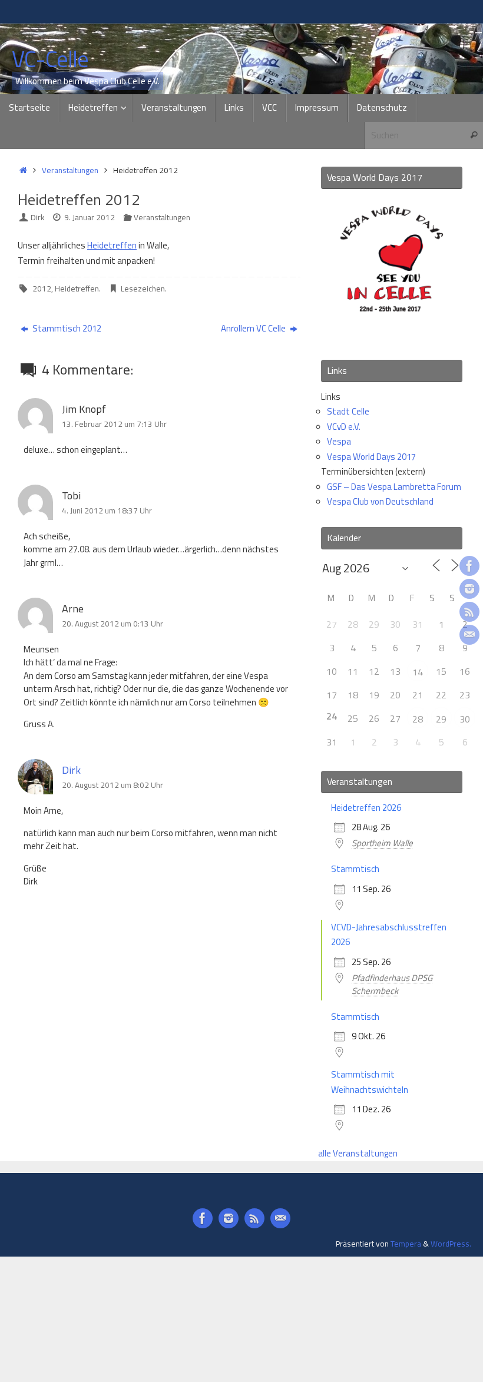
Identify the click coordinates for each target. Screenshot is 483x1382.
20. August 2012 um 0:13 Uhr (112, 623)
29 (441, 719)
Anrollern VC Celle (254, 328)
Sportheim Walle (382, 843)
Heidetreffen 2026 (366, 807)
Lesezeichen (143, 288)
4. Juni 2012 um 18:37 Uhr (107, 510)
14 (417, 672)
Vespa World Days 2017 (371, 456)
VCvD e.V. (343, 426)
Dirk (37, 217)
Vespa (339, 441)
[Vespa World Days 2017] (391, 334)
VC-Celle (50, 59)
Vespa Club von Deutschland (380, 501)
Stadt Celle (348, 411)
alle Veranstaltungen (358, 1153)
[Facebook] (469, 566)
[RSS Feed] (469, 612)
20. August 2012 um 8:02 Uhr (112, 785)
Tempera (406, 1244)
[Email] (469, 635)
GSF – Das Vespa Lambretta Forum (394, 486)
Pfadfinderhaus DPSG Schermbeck (392, 984)
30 (464, 719)
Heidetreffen (112, 245)
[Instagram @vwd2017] (469, 589)
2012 (41, 288)
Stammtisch (355, 869)
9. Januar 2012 (89, 217)
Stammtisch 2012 (66, 328)
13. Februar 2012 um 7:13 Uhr (114, 424)
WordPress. (451, 1244)
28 (417, 719)
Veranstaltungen (70, 170)
